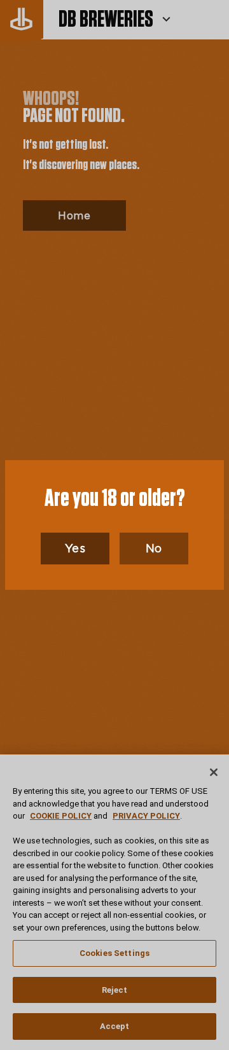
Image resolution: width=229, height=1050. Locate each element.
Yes (75, 548)
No (154, 548)
